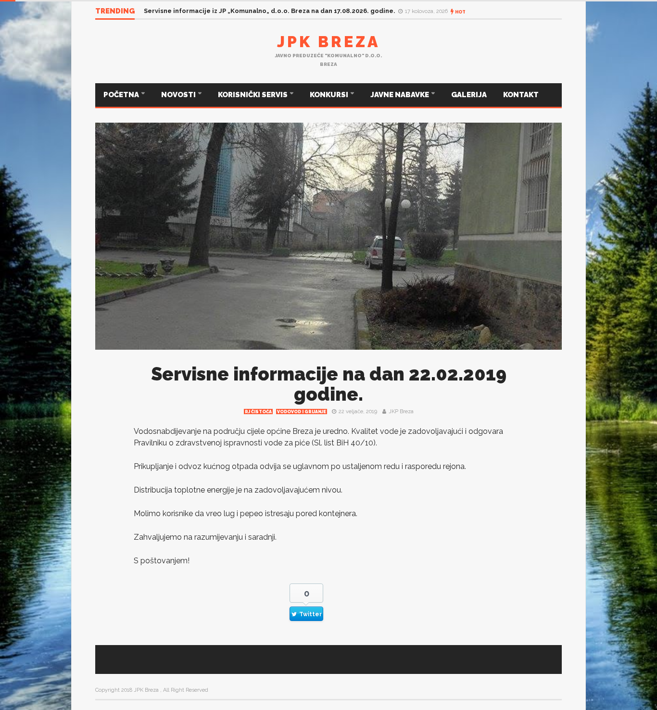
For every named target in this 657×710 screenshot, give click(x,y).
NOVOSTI (179, 94)
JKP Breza (401, 411)
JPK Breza (328, 42)
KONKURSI (330, 94)
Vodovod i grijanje (301, 411)
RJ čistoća (258, 411)
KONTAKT (521, 94)
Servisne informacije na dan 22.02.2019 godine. (328, 384)
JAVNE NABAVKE (400, 94)
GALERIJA (469, 94)
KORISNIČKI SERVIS (253, 94)
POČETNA (121, 94)
